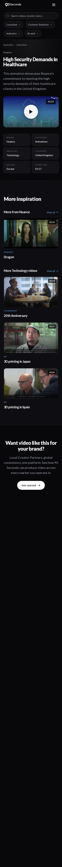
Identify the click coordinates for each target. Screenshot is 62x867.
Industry (12, 33)
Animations (22, 45)
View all (51, 212)
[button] (31, 111)
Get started (29, 485)
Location (12, 24)
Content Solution (38, 24)
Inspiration (8, 45)
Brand (31, 33)
